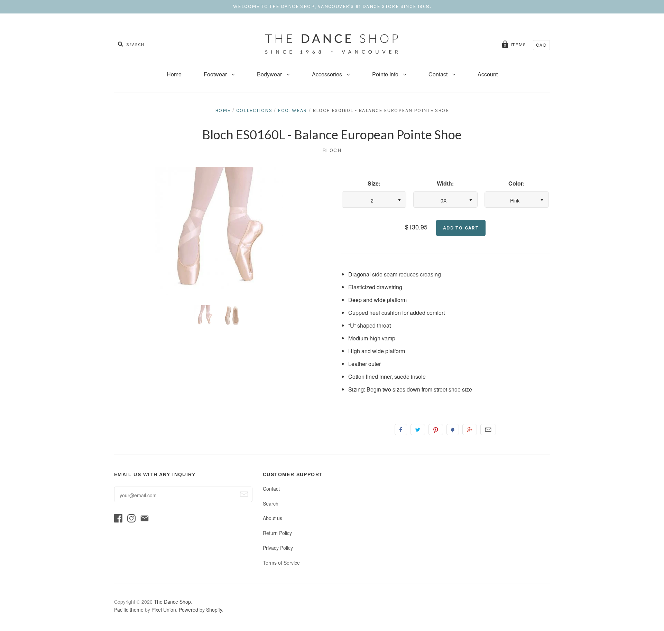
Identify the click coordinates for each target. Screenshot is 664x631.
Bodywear (270, 74)
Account (488, 74)
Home (174, 74)
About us (272, 518)
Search (270, 503)
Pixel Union (163, 609)
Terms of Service (281, 562)
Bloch (332, 150)
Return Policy (277, 532)
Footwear (216, 74)
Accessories (327, 74)
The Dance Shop (172, 601)
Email (488, 429)
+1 (469, 429)
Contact (438, 74)
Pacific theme (129, 609)
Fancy (452, 429)
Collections (254, 110)
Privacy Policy (278, 547)
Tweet (418, 429)
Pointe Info (386, 74)
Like (401, 429)
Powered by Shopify (200, 609)
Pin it (435, 429)
